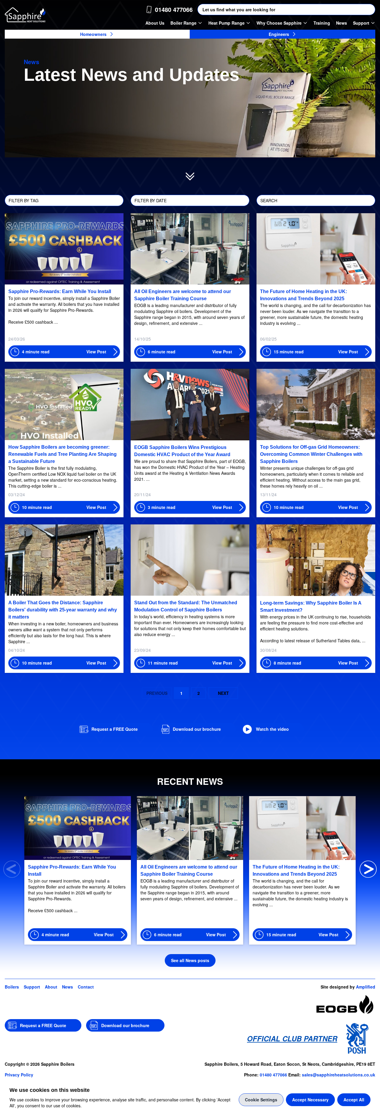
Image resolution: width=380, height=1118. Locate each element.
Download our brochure (197, 729)
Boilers (12, 987)
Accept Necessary (310, 1100)
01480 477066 (273, 1075)
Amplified (365, 987)
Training (322, 23)
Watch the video (272, 729)
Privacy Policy (19, 1075)
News (341, 23)
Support (361, 23)
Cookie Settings (261, 1100)
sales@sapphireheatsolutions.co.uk (338, 1075)
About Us (154, 23)
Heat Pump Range (226, 23)
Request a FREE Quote (114, 729)
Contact (86, 987)
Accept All (353, 1100)
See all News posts (190, 960)
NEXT (223, 693)
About (51, 987)
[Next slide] (368, 869)
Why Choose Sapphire (279, 23)
